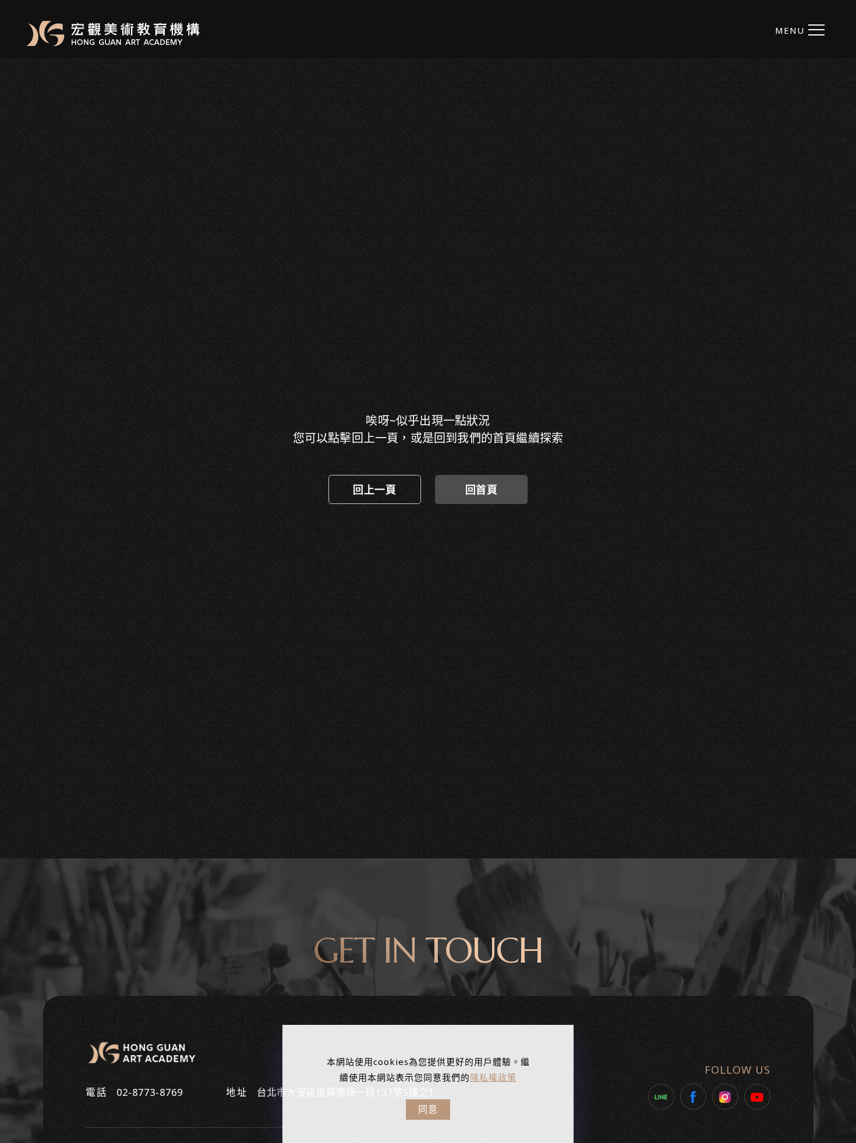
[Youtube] (757, 1097)
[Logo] (113, 33)
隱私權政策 (493, 1077)
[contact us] (843, 558)
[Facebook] (693, 1097)
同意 (428, 1109)
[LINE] (661, 1097)
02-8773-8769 (149, 1092)
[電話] (843, 532)
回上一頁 (374, 489)
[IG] (843, 480)
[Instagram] (725, 1097)
